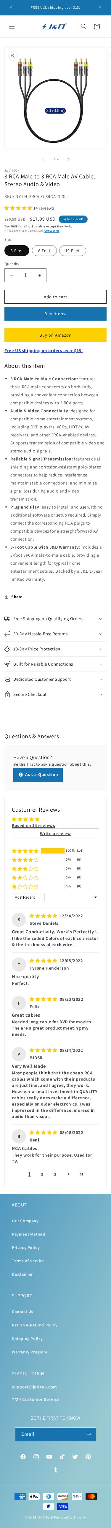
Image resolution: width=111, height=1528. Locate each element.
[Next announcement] (100, 7)
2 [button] (42, 1174)
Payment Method (28, 1234)
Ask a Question (41, 774)
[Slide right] (68, 159)
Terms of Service (28, 1260)
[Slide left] (42, 159)
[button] (11, 26)
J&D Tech (45, 1517)
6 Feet (44, 250)
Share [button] (16, 596)
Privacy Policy (26, 1247)
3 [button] (55, 1174)
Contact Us (22, 1311)
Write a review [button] (55, 833)
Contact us (51, 230)
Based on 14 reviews (33, 825)
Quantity (11, 263)
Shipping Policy (27, 1338)
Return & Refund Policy (34, 1325)
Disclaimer (22, 1274)
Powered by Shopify (70, 1517)
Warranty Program (29, 1352)
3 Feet (17, 250)
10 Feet (72, 250)
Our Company (25, 1220)
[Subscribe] (89, 1434)
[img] (44, 916)
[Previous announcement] (10, 7)
